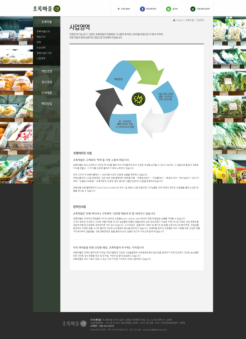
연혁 (39, 42)
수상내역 (41, 47)
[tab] (46, 21)
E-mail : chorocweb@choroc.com (151, 330)
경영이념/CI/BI (44, 53)
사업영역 (41, 58)
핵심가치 (41, 36)
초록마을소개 (43, 31)
